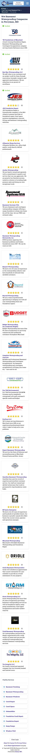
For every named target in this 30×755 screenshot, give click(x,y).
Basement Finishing (13, 687)
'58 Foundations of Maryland (12, 40)
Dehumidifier (10, 711)
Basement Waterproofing (14, 692)
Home (4, 8)
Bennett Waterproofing (10, 267)
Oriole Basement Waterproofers (13, 568)
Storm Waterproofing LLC (11, 596)
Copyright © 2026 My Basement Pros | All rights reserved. (16, 749)
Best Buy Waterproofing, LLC (12, 72)
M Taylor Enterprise (9, 510)
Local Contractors (18, 3)
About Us (6, 743)
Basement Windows (13, 697)
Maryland (5, 12)
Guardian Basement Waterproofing (14, 477)
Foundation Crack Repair (14, 716)
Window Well (11, 731)
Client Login (15, 739)
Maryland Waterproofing (11, 541)
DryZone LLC (7, 419)
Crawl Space (10, 706)
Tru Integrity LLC (8, 664)
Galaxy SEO (18, 751)
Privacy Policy (21, 743)
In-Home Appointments (13, 745)
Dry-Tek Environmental (10, 390)
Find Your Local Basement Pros (11, 10)
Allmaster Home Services (11, 143)
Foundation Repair (12, 721)
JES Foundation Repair (10, 108)
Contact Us (13, 743)
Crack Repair (10, 701)
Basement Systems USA (10, 205)
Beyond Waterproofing (10, 296)
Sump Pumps (10, 726)
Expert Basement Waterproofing (13, 450)
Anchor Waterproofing (10, 170)
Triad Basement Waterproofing (13, 631)
